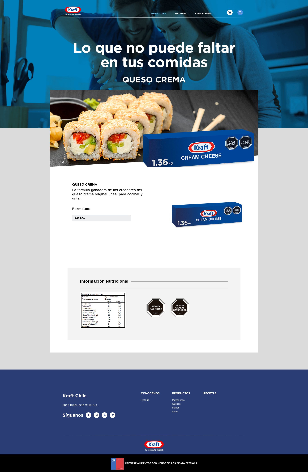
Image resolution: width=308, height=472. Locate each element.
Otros (175, 411)
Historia (145, 400)
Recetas (181, 13)
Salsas (176, 407)
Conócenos (203, 13)
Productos (159, 13)
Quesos (176, 403)
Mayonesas (178, 400)
